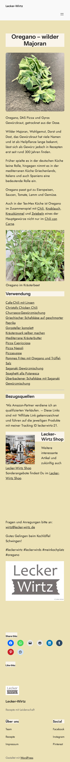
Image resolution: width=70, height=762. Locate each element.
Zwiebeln (38, 213)
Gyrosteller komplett (19, 327)
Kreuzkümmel (15, 213)
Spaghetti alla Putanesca (22, 373)
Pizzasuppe (14, 353)
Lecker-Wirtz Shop (18, 468)
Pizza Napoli (14, 348)
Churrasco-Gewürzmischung (25, 312)
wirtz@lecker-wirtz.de (20, 527)
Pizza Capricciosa (18, 343)
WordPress (26, 758)
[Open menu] (62, 14)
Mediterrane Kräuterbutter (24, 338)
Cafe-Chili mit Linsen (20, 302)
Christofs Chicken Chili (22, 307)
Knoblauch (53, 208)
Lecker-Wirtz (14, 6)
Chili (40, 208)
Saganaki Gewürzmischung (24, 368)
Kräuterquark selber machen (25, 333)
